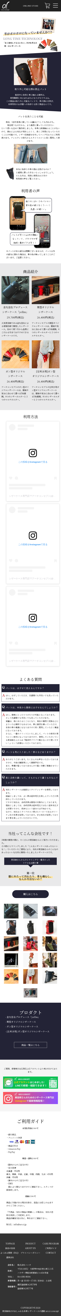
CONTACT (51, 1252)
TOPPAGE (10, 1243)
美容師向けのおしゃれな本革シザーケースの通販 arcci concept (30, 1311)
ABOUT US (30, 1248)
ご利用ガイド (51, 1248)
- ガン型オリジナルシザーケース (20, 1026)
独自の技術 (10, 1248)
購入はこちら (30, 894)
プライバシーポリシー (30, 1252)
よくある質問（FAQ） (10, 1252)
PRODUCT (30, 1243)
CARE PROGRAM (51, 1243)
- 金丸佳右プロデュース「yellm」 (21, 1017)
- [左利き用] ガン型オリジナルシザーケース (26, 1031)
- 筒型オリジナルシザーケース (19, 1021)
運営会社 (10, 1257)
